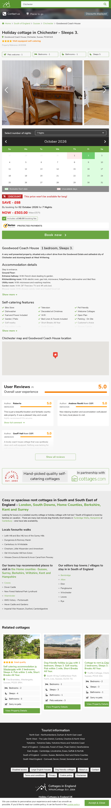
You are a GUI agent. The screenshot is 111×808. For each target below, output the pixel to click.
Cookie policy (66, 775)
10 (102, 162)
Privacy (52, 775)
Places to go (36, 14)
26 (26, 182)
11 (10, 169)
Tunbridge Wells (81, 518)
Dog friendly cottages (65, 769)
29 (74, 182)
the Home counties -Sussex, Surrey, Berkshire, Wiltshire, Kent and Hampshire (26, 573)
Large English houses (41, 769)
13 (41, 169)
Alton (63, 579)
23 (88, 176)
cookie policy (73, 804)
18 (10, 176)
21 (57, 176)
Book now (54, 235)
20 (41, 176)
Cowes (7, 583)
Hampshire (95, 518)
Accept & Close (97, 803)
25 (10, 182)
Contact (95, 769)
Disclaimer (81, 775)
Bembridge (66, 575)
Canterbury (7, 521)
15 (74, 169)
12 (26, 169)
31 (102, 182)
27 (41, 182)
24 (102, 176)
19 (26, 176)
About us (83, 769)
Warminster (9, 595)
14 (57, 169)
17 (102, 169)
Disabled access (19, 769)
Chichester (28, 4)
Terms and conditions (35, 775)
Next (103, 92)
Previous (7, 92)
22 (74, 176)
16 (88, 169)
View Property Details (16, 710)
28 (57, 182)
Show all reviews (55, 457)
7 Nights (40, 133)
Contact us (14, 14)
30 (88, 182)
